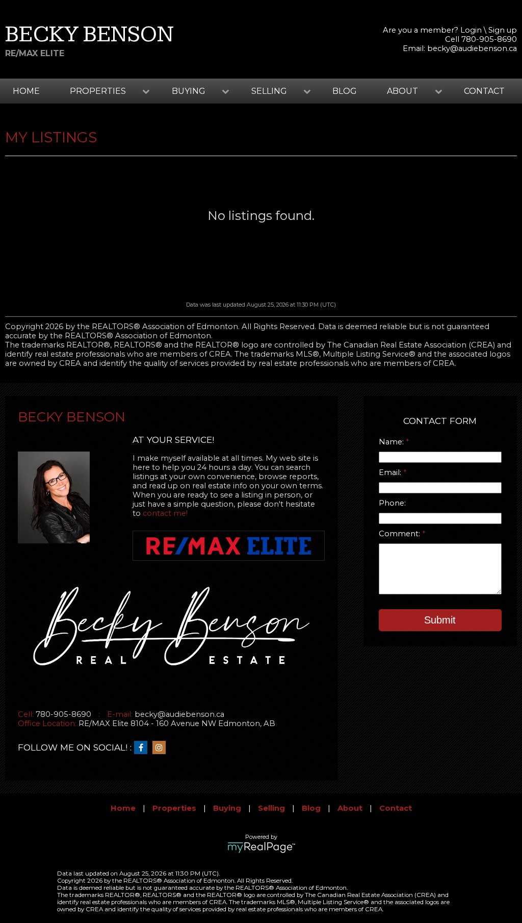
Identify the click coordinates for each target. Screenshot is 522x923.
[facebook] (143, 748)
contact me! (165, 513)
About (349, 808)
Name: (392, 441)
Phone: (392, 503)
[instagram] (161, 748)
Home (26, 91)
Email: (391, 472)
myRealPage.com (261, 847)
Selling (271, 808)
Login (471, 30)
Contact (484, 91)
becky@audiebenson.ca (472, 48)
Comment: (400, 533)
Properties (174, 808)
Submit (440, 620)
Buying (227, 808)
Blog (344, 91)
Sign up (502, 30)
